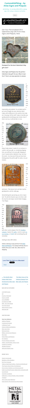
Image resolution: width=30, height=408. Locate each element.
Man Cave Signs (6, 329)
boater (12, 234)
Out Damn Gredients (7, 373)
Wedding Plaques (6, 346)
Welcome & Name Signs (7, 348)
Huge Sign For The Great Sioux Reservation (12, 381)
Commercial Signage (7, 323)
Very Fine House (6, 305)
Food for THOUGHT (6, 296)
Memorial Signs (5, 331)
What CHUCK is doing (7, 307)
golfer (15, 232)
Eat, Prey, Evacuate (6, 362)
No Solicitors (5, 338)
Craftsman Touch (6, 325)
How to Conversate (6, 358)
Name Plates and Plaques (8, 336)
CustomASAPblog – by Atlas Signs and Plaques (15, 4)
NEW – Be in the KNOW (7, 303)
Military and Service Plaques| (9, 333)
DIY (2, 294)
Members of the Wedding (8, 360)
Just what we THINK (6, 301)
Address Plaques (6, 321)
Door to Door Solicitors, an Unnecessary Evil (12, 368)
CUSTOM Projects (6, 292)
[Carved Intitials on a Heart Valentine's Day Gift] (15, 50)
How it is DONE (5, 297)
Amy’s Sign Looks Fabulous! (8, 379)
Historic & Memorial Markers (9, 327)
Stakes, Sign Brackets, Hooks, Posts (10, 342)
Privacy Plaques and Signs (8, 340)
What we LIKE (5, 309)
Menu (15, 15)
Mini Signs (4, 334)
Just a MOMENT (5, 299)
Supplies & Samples (7, 344)
